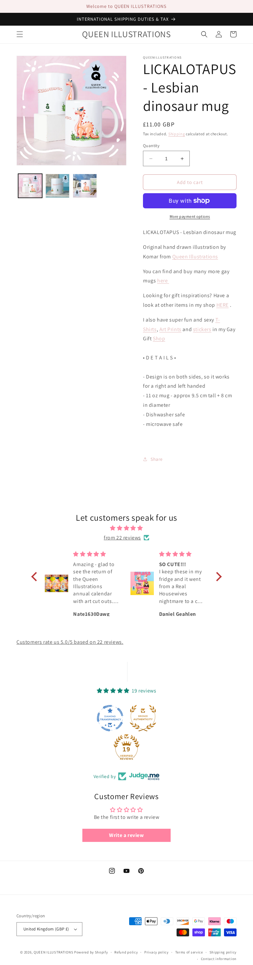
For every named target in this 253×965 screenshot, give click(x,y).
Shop (159, 338)
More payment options (190, 216)
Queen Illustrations (195, 256)
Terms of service (189, 952)
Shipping (176, 133)
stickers (202, 329)
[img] (126, 528)
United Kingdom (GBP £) (46, 929)
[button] (20, 34)
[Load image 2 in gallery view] (57, 186)
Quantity (151, 145)
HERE (222, 304)
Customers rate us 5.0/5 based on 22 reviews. (69, 642)
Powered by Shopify (91, 952)
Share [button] (157, 459)
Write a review (126, 835)
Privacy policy (156, 952)
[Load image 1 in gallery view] (30, 186)
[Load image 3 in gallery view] (85, 186)
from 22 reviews (122, 537)
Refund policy (126, 952)
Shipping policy (223, 952)
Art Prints (170, 329)
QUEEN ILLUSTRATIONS (53, 952)
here (162, 280)
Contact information (219, 958)
